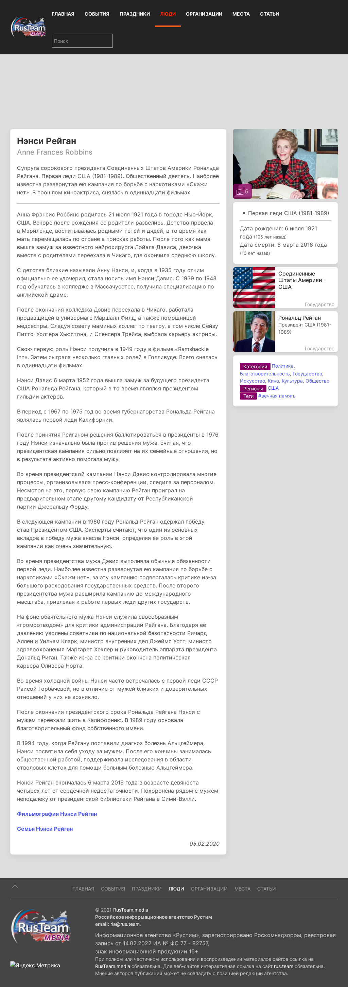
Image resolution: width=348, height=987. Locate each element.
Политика (283, 366)
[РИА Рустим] (40, 925)
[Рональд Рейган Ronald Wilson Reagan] (285, 331)
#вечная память (277, 396)
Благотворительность (265, 373)
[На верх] (15, 886)
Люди (168, 14)
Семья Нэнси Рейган (45, 828)
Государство (307, 373)
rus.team (283, 966)
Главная (63, 14)
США (273, 388)
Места (241, 14)
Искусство (252, 381)
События (97, 14)
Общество (317, 381)
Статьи (269, 14)
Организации (204, 14)
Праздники (135, 14)
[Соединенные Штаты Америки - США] (285, 287)
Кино (273, 381)
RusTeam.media (130, 910)
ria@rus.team (125, 924)
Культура (292, 381)
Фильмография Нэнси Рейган (57, 813)
